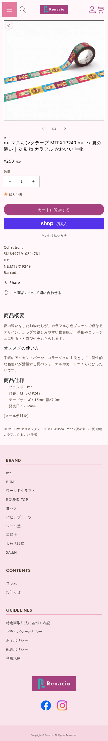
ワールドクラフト (20, 490)
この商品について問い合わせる (35, 292)
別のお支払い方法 (54, 235)
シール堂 (13, 525)
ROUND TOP (17, 499)
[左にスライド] (42, 128)
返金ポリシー (17, 640)
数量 (7, 171)
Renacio (49, 735)
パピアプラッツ (19, 517)
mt (8, 473)
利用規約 (13, 658)
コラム (11, 583)
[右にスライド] (65, 128)
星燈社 (11, 534)
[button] (9, 9)
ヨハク (11, 508)
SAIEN (11, 552)
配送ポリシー (17, 649)
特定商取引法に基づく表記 (28, 622)
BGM (10, 481)
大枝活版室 (15, 543)
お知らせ (13, 591)
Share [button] (15, 282)
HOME (8, 429)
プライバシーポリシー (24, 631)
